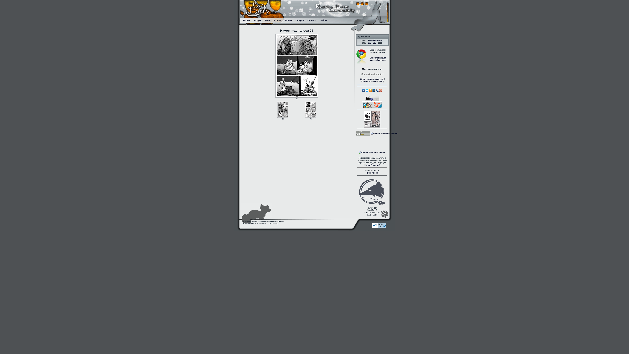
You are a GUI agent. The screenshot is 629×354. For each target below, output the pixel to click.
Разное (288, 20)
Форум (257, 20)
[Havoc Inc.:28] (282, 109)
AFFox (375, 173)
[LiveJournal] (377, 90)
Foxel (368, 173)
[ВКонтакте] (363, 90)
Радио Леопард (375, 40)
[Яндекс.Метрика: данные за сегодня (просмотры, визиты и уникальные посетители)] (372, 152)
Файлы (323, 20)
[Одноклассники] (370, 90)
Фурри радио (364, 36)
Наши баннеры (372, 165)
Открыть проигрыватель (372, 79)
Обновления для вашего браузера (378, 59)
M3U (381, 81)
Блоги (267, 20)
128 (374, 43)
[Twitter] (367, 90)
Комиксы (311, 20)
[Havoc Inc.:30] (310, 109)
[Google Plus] (380, 90)
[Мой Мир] (374, 90)
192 (369, 43)
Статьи (277, 20)
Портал (246, 20)
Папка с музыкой (369, 81)
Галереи (299, 20)
